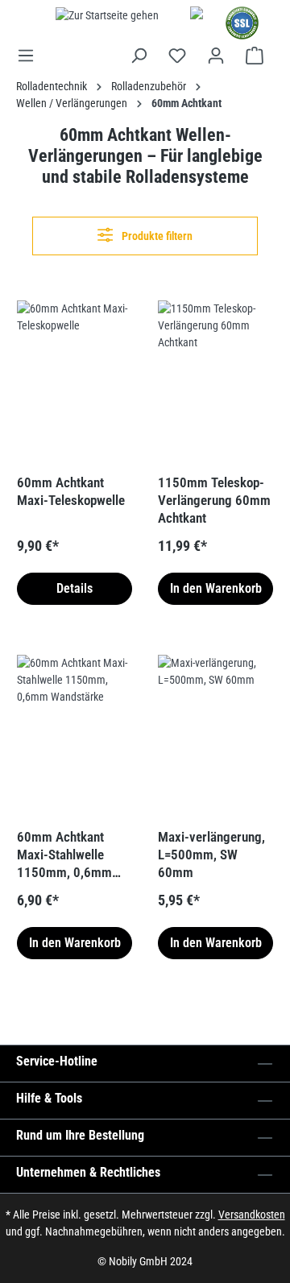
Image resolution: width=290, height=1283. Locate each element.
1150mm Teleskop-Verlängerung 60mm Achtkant (214, 500)
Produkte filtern (156, 236)
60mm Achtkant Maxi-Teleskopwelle (71, 491)
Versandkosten (251, 1214)
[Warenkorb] (254, 55)
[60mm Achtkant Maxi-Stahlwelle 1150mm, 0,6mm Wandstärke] (74, 735)
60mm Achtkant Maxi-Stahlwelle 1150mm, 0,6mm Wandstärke (64, 855)
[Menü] (30, 55)
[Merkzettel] (177, 55)
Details (74, 588)
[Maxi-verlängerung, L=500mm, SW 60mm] (215, 735)
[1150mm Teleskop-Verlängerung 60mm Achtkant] (215, 380)
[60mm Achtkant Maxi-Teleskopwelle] (74, 380)
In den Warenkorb (216, 588)
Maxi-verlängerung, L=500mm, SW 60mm (211, 854)
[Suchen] (138, 55)
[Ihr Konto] (216, 55)
